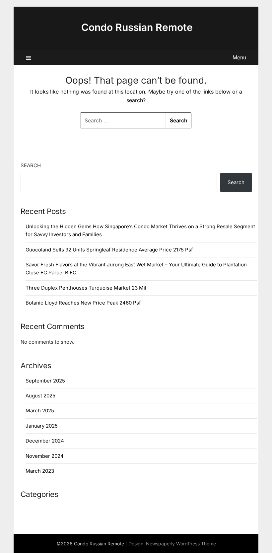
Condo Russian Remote (137, 27)
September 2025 (45, 381)
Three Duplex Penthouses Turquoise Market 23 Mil (86, 288)
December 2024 (45, 441)
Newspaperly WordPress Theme (181, 543)
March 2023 (40, 471)
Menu (239, 57)
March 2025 (40, 410)
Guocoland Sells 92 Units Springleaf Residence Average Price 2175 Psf (109, 249)
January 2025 (42, 426)
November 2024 (45, 456)
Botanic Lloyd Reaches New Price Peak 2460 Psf (83, 303)
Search (31, 165)
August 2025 (40, 395)
